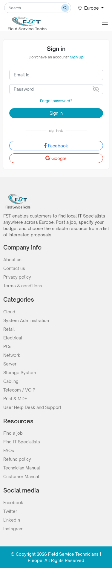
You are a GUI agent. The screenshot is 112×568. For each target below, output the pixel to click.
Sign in (56, 113)
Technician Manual (21, 467)
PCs (7, 346)
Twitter (10, 511)
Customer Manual (21, 476)
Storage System (19, 372)
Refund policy (17, 459)
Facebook (58, 145)
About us (12, 259)
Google (59, 158)
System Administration (26, 320)
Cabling (11, 381)
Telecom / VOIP (19, 389)
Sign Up (77, 57)
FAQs (8, 450)
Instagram (13, 528)
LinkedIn (11, 519)
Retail (9, 329)
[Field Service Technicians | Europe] (26, 21)
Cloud (9, 311)
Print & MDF (15, 398)
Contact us (14, 268)
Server (9, 363)
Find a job (13, 433)
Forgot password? (56, 101)
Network (11, 355)
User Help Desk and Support (32, 407)
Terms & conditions (22, 285)
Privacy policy (17, 277)
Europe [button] (92, 7)
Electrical (12, 337)
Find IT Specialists (21, 441)
